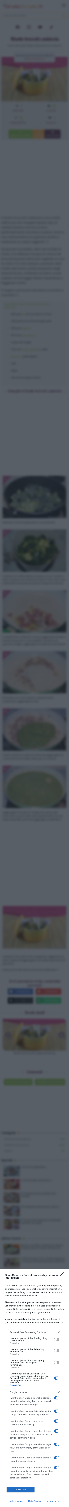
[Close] (63, 1275)
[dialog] (34, 1388)
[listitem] (34, 1332)
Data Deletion (16, 1501)
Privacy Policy (53, 1501)
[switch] (56, 1339)
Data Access (34, 1501)
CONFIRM (20, 1489)
